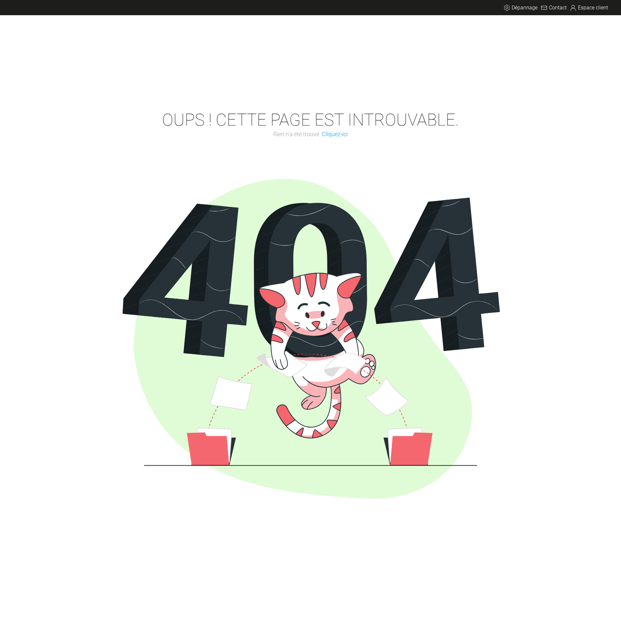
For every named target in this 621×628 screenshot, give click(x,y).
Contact (558, 8)
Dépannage (525, 8)
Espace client (593, 8)
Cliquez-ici (335, 134)
